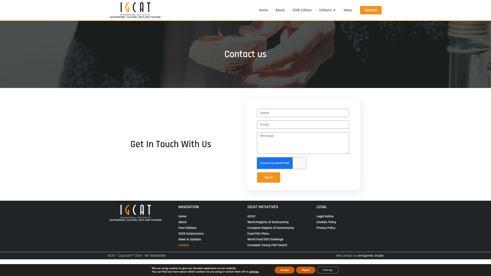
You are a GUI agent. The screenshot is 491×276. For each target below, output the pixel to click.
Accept (284, 270)
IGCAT (251, 216)
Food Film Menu (258, 233)
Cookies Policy (326, 222)
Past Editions (187, 228)
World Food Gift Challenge (265, 239)
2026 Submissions (191, 233)
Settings (328, 270)
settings (254, 272)
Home (182, 216)
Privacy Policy (325, 228)
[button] (328, 10)
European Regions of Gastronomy (270, 228)
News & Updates (189, 239)
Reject (306, 270)
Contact (183, 245)
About (182, 222)
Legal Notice (325, 216)
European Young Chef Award (267, 245)
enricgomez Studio (371, 255)
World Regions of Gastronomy (268, 222)
